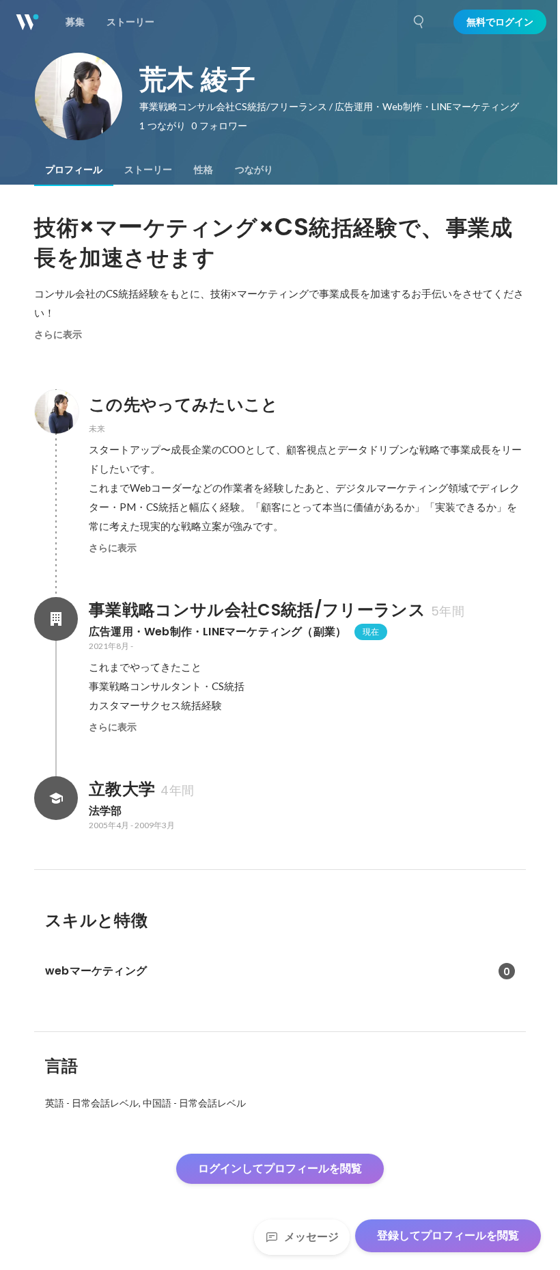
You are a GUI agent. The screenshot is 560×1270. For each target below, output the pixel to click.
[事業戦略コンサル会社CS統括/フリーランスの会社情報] (56, 619)
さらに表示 (58, 334)
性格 (203, 169)
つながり (254, 169)
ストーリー (148, 169)
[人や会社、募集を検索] (419, 22)
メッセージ (311, 1237)
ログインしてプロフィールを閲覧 (280, 1168)
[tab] (73, 169)
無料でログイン (499, 22)
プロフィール (73, 169)
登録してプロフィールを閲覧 (448, 1235)
